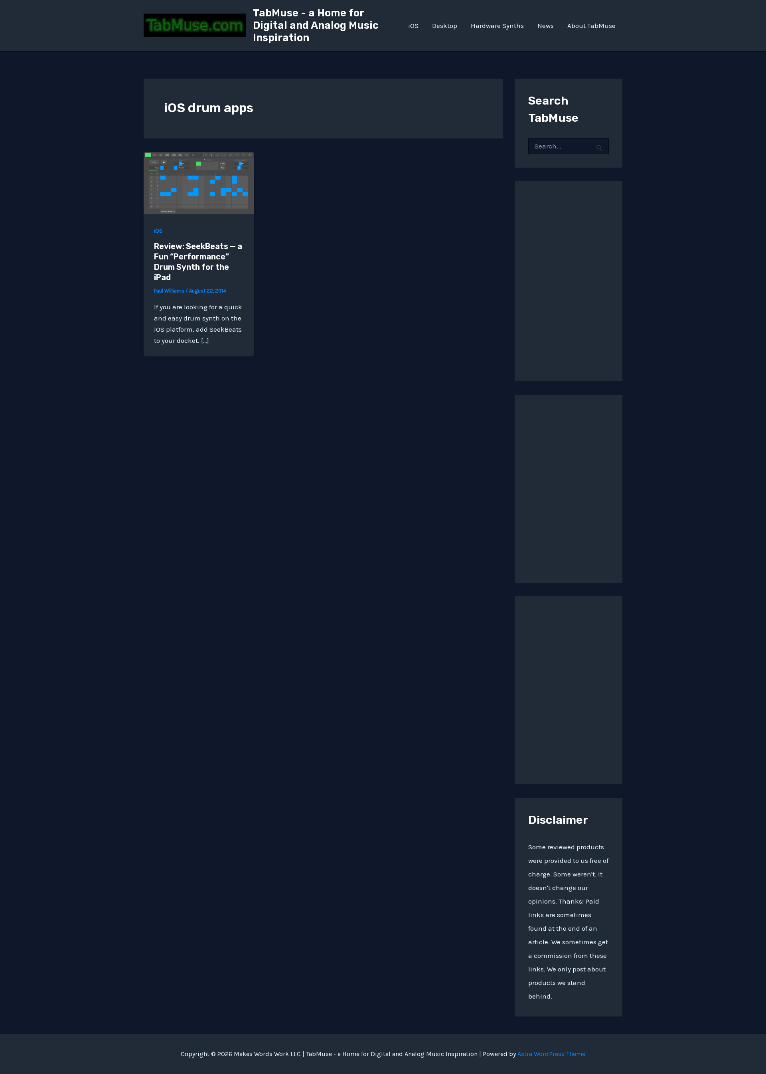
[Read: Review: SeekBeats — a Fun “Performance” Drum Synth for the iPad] (199, 182)
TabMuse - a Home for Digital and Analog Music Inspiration (316, 25)
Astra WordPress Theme (551, 1054)
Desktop (444, 26)
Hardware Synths (497, 26)
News (545, 26)
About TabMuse (591, 26)
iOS (413, 26)
